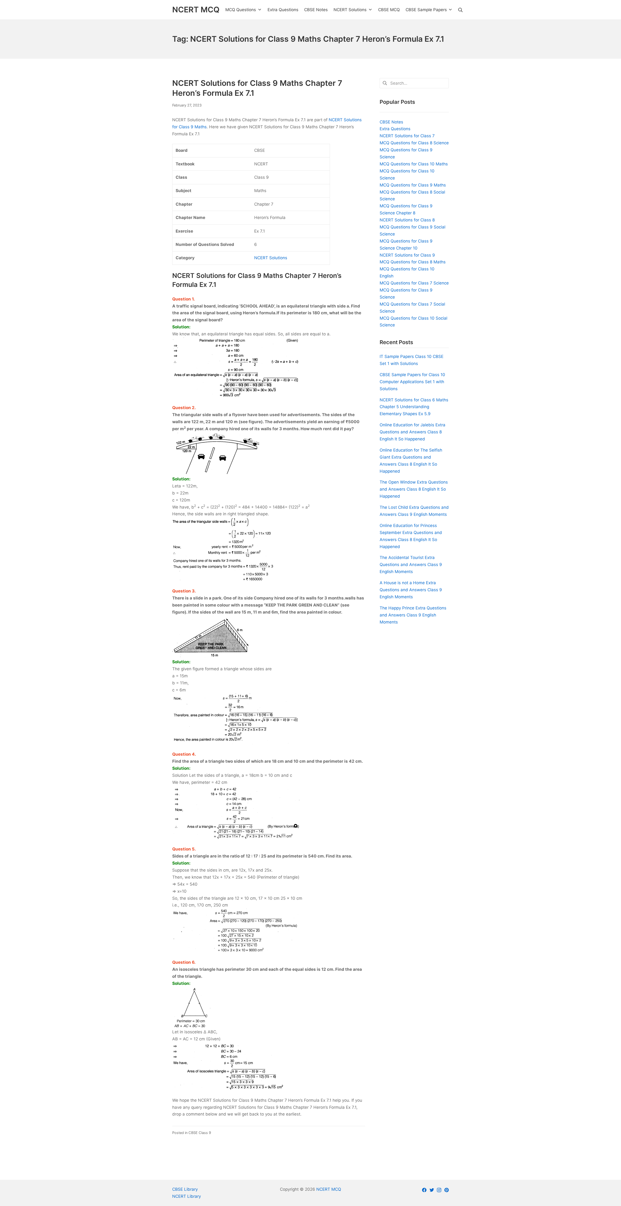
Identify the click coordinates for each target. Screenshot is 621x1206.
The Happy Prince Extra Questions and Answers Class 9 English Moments (413, 615)
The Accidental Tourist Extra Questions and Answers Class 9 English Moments (411, 564)
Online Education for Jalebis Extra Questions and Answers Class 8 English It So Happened (412, 431)
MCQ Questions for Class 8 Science (414, 142)
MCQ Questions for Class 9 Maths (413, 185)
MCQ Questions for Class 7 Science (414, 283)
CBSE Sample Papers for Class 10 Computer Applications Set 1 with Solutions (412, 381)
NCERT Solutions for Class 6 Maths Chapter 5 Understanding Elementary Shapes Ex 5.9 (414, 406)
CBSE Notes (391, 122)
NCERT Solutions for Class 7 (407, 135)
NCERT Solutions (270, 257)
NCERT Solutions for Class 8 (407, 220)
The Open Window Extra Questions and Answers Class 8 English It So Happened (414, 489)
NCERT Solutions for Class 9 (407, 255)
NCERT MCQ (328, 1189)
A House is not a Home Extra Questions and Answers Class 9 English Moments (411, 589)
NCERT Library (186, 1196)
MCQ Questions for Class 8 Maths (413, 261)
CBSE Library (185, 1189)
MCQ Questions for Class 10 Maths (414, 164)
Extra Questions (395, 128)
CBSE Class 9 (199, 1133)
